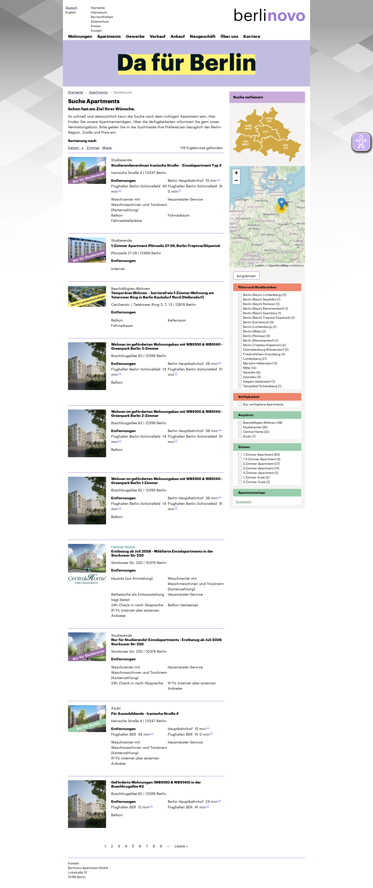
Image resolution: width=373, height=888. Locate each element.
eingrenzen (246, 275)
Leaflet (259, 265)
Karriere (251, 36)
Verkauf (157, 36)
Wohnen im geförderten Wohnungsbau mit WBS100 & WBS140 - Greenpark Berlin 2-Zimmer (167, 414)
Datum (76, 147)
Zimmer (93, 147)
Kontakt (96, 30)
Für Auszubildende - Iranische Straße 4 (145, 714)
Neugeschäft (202, 36)
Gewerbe (135, 36)
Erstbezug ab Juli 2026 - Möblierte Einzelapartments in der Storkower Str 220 (162, 553)
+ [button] (236, 173)
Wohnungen (80, 36)
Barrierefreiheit (102, 16)
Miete (107, 147)
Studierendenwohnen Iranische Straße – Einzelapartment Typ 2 (166, 165)
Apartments (109, 36)
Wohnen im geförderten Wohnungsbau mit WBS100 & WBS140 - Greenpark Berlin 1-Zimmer (167, 481)
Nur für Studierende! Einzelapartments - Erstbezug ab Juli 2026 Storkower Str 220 (166, 642)
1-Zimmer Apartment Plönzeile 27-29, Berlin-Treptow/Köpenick (165, 246)
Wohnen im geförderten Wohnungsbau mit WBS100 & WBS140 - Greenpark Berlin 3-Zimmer (167, 346)
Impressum (99, 12)
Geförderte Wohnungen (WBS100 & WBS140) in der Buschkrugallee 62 (156, 784)
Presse (95, 25)
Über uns (229, 36)
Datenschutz (100, 21)
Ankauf (178, 36)
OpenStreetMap (278, 265)
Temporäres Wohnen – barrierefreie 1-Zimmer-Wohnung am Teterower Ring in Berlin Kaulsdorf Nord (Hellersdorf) (162, 295)
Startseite (98, 7)
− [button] (236, 180)
